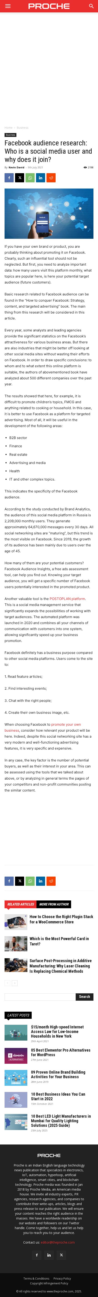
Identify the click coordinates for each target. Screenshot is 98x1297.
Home (9, 128)
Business (22, 128)
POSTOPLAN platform (67, 599)
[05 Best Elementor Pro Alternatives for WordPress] (16, 1056)
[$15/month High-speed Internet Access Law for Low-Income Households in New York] (16, 1033)
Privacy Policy (62, 1278)
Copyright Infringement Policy (49, 1283)
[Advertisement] (49, 71)
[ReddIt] (51, 177)
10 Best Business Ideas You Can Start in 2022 (58, 1096)
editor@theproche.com (58, 1242)
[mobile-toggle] (7, 6)
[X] (19, 177)
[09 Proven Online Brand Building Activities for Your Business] (16, 1078)
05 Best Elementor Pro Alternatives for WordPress (60, 1052)
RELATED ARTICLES (20, 904)
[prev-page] (7, 983)
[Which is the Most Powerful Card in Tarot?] (16, 943)
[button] (91, 6)
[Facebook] (9, 177)
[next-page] (15, 983)
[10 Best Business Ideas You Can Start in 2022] (16, 1100)
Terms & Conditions (36, 1278)
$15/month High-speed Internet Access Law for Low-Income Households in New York (57, 1032)
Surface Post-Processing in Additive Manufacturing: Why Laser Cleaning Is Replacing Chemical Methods (61, 966)
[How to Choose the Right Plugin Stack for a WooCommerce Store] (16, 922)
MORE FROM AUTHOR (53, 904)
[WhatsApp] (30, 177)
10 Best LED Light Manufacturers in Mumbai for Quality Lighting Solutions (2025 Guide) (61, 1121)
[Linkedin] (40, 177)
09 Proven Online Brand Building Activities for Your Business (58, 1074)
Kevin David (16, 167)
